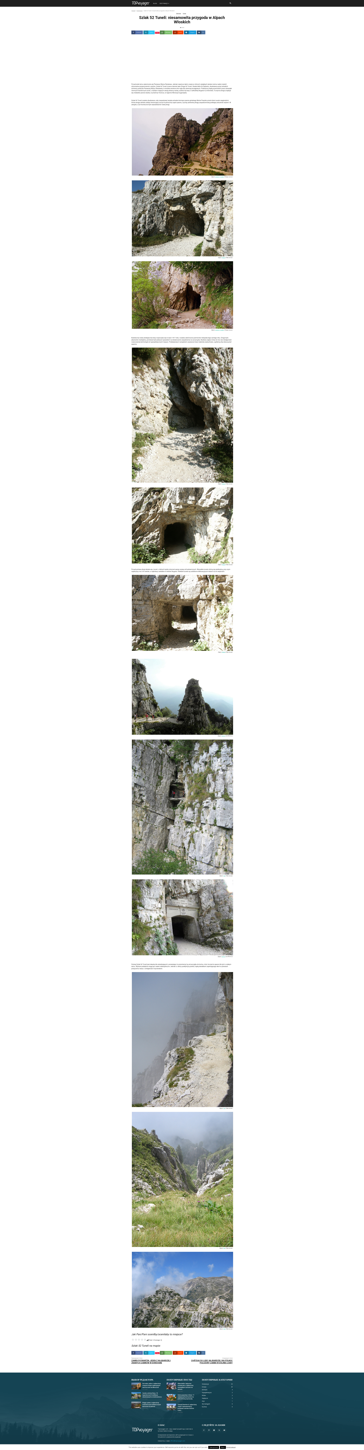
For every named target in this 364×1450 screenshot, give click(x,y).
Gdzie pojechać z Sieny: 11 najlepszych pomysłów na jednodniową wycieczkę (186, 1397)
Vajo (224, 876)
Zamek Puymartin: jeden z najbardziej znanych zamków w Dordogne (151, 1361)
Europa (184, 13)
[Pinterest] (209, 1430)
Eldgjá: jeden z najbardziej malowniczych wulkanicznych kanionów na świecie (151, 1404)
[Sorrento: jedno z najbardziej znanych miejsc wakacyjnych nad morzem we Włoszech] (136, 1386)
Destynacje (164, 3)
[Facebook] (204, 1430)
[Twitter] (219, 1430)
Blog (155, 3)
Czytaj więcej (231, 1447)
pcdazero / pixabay (219, 177)
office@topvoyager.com (177, 1441)
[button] (230, 3)
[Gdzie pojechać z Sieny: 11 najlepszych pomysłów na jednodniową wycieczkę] (171, 1397)
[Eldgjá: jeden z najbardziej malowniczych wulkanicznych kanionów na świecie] (136, 1405)
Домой (133, 11)
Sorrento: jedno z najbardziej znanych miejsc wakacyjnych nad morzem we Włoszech (151, 1385)
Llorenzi (223, 736)
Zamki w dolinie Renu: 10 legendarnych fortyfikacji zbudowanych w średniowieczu (152, 1395)
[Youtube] (224, 1430)
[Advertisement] (182, 63)
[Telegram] (214, 1430)
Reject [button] (223, 1447)
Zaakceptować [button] (213, 1447)
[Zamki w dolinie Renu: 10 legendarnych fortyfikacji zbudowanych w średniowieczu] (136, 1395)
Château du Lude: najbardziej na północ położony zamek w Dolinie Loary (212, 1361)
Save (158, 32)
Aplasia (223, 257)
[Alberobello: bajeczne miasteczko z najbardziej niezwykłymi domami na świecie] (171, 1386)
